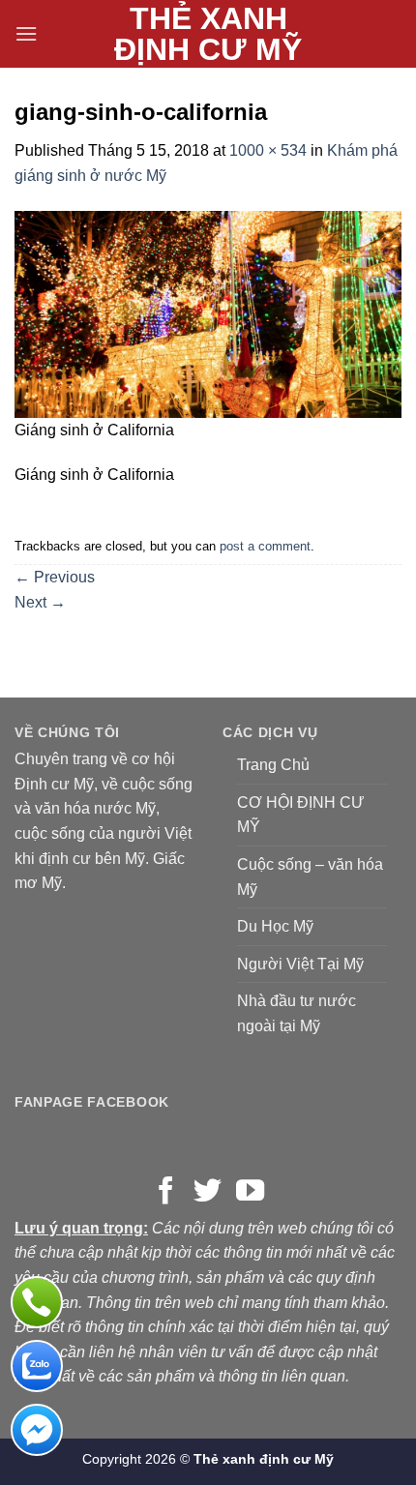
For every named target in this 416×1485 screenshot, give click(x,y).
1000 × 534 (268, 150)
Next (40, 602)
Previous (55, 577)
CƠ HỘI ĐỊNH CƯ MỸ (301, 815)
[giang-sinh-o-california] (208, 313)
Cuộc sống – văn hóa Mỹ (310, 877)
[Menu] (26, 33)
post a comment (265, 546)
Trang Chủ (273, 765)
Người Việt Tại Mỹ (300, 964)
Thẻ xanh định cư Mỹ (208, 34)
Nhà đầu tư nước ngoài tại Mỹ (296, 1013)
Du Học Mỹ (275, 926)
